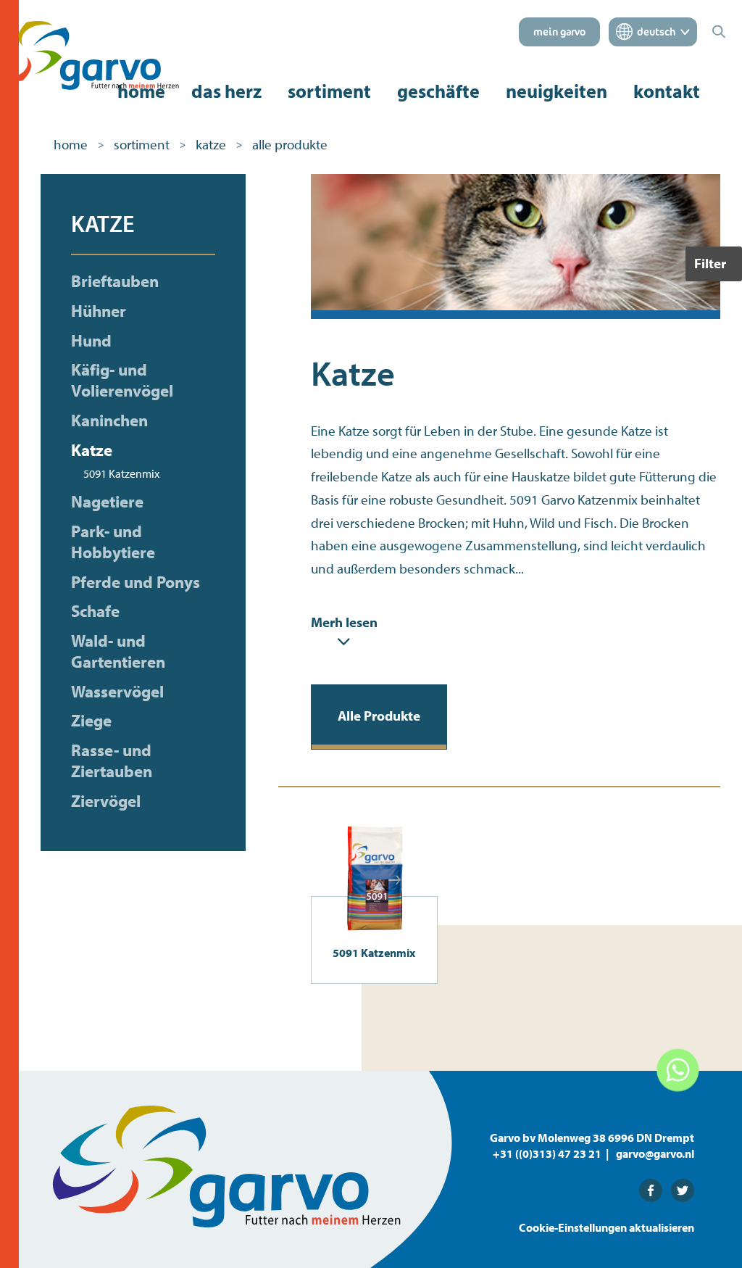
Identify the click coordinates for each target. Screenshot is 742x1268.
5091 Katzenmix (121, 473)
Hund (91, 341)
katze (211, 144)
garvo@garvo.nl (655, 1153)
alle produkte (290, 144)
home (141, 91)
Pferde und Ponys (135, 582)
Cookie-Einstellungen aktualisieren (606, 1227)
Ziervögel (106, 801)
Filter (710, 263)
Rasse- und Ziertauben (111, 761)
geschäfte (438, 91)
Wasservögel (117, 691)
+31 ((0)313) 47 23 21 (547, 1153)
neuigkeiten (556, 91)
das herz (226, 91)
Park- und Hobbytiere (113, 542)
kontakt (666, 91)
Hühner (98, 311)
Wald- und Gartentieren (118, 651)
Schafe (95, 611)
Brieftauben (115, 281)
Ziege (91, 720)
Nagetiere (107, 502)
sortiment (329, 91)
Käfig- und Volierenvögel (122, 380)
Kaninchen (109, 420)
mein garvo (559, 31)
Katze (91, 450)
